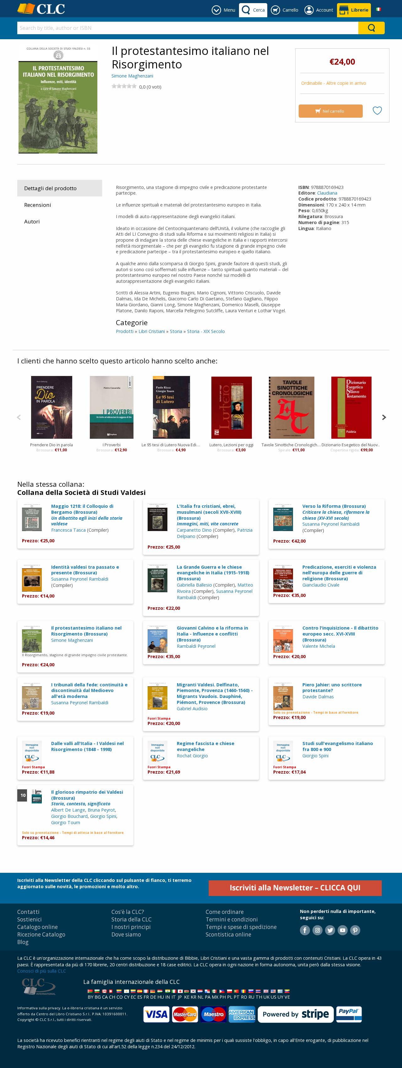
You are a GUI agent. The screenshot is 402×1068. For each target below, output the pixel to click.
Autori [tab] (32, 221)
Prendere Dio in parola (51, 445)
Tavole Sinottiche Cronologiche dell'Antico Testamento (292, 445)
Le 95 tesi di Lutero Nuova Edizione (172, 445)
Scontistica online (228, 934)
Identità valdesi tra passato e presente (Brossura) (85, 570)
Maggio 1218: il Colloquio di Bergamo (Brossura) (86, 515)
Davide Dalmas (318, 697)
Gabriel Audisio (192, 708)
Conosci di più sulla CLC (41, 971)
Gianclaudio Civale (321, 585)
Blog (23, 942)
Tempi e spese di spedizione (241, 927)
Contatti (28, 911)
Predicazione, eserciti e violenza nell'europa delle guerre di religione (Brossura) (339, 573)
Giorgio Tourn (65, 822)
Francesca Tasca (68, 530)
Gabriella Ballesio (194, 585)
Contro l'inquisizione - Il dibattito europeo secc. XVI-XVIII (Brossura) (340, 633)
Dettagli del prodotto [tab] (50, 188)
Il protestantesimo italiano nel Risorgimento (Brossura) (86, 631)
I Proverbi (112, 445)
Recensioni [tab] (37, 204)
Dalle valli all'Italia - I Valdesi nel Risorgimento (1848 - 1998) (87, 746)
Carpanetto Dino (194, 530)
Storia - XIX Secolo (206, 331)
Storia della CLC (131, 919)
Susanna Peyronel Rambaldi (331, 524)
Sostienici (29, 919)
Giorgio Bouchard (69, 816)
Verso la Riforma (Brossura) (336, 512)
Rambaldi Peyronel (196, 646)
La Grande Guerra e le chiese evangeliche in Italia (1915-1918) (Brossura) (213, 573)
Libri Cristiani (152, 331)
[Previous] (18, 416)
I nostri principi (131, 927)
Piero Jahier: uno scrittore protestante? (332, 688)
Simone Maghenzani (132, 76)
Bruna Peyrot (101, 810)
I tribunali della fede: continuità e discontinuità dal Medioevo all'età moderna (89, 690)
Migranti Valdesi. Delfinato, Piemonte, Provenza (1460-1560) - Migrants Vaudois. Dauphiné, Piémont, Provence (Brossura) (215, 693)
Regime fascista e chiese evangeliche (205, 746)
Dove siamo (126, 934)
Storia (176, 331)
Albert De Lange (68, 810)
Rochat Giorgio (192, 756)
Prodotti (124, 331)
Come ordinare (225, 911)
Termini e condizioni (232, 919)
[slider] (124, 86)
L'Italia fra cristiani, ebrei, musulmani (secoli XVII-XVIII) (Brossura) (209, 515)
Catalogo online (37, 927)
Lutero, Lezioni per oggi (231, 445)
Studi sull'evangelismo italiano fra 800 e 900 (337, 746)
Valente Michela (318, 646)
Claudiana (327, 193)
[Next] (384, 416)
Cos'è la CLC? (127, 911)
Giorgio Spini (315, 756)
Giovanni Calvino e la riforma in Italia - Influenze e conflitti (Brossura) (212, 633)
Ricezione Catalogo (41, 934)
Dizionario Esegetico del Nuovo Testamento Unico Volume (352, 445)
